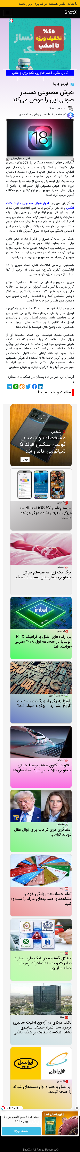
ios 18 (26, 79)
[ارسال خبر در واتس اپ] (15, 386)
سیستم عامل (50, 79)
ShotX (71, 12)
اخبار (35, 203)
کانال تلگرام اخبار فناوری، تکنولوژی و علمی (40, 73)
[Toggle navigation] (7, 13)
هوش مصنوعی (66, 79)
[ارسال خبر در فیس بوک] (34, 386)
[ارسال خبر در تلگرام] (9, 386)
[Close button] (77, 1108)
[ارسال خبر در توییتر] (28, 386)
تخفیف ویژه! (21, 1131)
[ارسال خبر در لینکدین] (40, 386)
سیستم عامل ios (30, 79)
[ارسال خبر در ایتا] (21, 386)
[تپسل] (11, 20)
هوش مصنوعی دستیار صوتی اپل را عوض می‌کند (43, 96)
